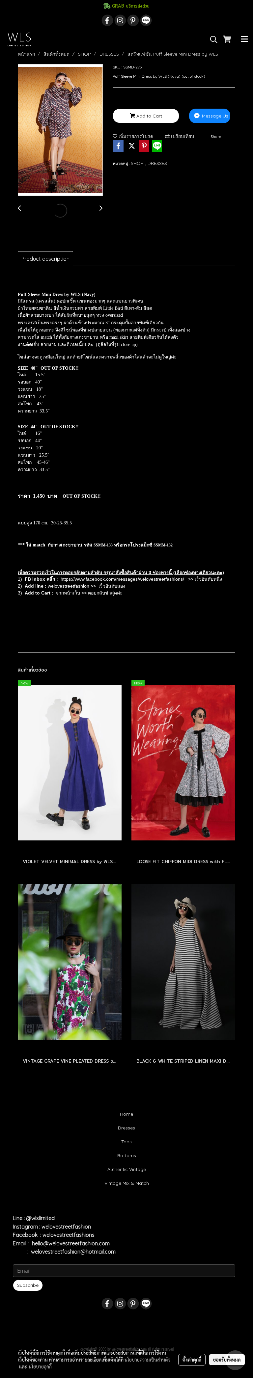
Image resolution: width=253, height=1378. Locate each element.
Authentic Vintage (126, 1169)
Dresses (126, 1128)
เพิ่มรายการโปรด (135, 136)
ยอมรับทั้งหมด (227, 1360)
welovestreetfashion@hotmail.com (73, 1251)
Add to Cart (148, 116)
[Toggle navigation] (244, 39)
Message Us (214, 116)
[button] (211, 39)
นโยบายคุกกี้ (40, 1366)
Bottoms (126, 1155)
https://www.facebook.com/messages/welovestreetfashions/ (122, 579)
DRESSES (157, 163)
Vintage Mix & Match (126, 1183)
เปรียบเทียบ (182, 136)
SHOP (138, 163)
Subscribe (28, 1285)
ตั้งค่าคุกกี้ (192, 1360)
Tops (126, 1142)
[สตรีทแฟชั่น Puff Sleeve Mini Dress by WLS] (60, 130)
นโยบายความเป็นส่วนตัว (147, 1360)
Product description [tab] (45, 258)
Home (126, 1114)
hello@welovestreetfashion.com (71, 1243)
